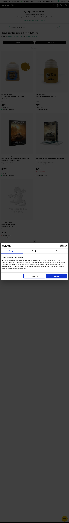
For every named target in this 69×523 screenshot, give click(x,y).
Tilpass (33, 276)
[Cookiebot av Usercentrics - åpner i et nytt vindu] (59, 245)
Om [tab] (57, 251)
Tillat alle (56, 276)
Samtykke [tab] (12, 251)
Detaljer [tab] (34, 251)
